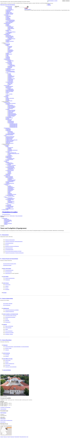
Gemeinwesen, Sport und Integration (10, 366)
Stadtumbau (10, 155)
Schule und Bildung (9, 62)
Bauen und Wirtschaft (11, 105)
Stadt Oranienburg (11, 26)
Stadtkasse (6, 286)
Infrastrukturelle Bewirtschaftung (10, 317)
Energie (9, 191)
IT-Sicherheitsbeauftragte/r (9, 249)
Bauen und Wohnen (7, 175)
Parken (7, 203)
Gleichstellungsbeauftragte (9, 243)
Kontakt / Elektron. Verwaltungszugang (6, 420)
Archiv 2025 (10, 7)
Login (27, 436)
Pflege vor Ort (10, 83)
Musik (7, 94)
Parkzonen (9, 204)
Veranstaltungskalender (9, 86)
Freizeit (9, 29)
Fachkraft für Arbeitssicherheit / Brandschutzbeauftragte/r (14, 241)
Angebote (9, 74)
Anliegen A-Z (8, 15)
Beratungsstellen (10, 88)
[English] (27, 8)
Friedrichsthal (10, 46)
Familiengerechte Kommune (10, 69)
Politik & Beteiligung (5, 101)
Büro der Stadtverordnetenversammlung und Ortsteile (13, 251)
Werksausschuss (10, 108)
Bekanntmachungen (9, 6)
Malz (9, 48)
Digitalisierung (7, 279)
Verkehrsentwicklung (9, 197)
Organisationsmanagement (9, 270)
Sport (7, 93)
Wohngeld (7, 182)
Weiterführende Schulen (11, 65)
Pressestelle (8, 40)
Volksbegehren (8, 129)
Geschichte (7, 56)
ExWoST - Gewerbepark (12, 165)
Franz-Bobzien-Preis (9, 100)
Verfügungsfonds (10, 168)
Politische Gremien (7, 102)
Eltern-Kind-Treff (8, 87)
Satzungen (7, 24)
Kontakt (8, 436)
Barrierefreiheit (17, 436)
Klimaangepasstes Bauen (12, 179)
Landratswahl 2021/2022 (10, 140)
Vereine (7, 97)
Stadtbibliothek (8, 68)
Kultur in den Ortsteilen (9, 91)
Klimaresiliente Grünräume (12, 194)
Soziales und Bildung (11, 107)
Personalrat (7, 244)
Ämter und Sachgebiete (9, 36)
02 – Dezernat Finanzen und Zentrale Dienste (9, 258)
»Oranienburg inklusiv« (11, 20)
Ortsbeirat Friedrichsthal (11, 110)
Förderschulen (10, 66)
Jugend (7, 72)
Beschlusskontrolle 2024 (13, 123)
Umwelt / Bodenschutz (9, 195)
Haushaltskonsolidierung (11, 31)
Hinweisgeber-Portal (9, 22)
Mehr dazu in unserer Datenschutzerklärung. (7, 4)
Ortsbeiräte (7, 109)
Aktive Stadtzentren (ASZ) (12, 152)
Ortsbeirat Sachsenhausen (12, 113)
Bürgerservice (6, 14)
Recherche (7, 118)
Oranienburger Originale (9, 170)
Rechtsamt (4, 292)
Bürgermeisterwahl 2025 (10, 137)
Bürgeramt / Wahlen (8, 348)
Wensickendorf (10, 51)
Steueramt (6, 287)
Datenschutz (12, 436)
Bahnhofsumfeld (10, 147)
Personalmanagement (8, 271)
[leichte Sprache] (27, 7)
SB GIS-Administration (6, 305)
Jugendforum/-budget (11, 76)
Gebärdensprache (8, 30)
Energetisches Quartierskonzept (12, 150)
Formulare (7, 17)
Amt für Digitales (5, 276)
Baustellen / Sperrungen (9, 13)
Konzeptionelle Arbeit (11, 78)
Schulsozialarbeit (10, 79)
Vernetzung (9, 77)
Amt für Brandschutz (6, 353)
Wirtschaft (5, 161)
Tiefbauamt (5, 324)
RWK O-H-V (8, 174)
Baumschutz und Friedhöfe (9, 332)
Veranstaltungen (8, 10)
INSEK (7, 145)
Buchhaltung (7, 289)
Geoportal (7, 160)
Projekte (7, 146)
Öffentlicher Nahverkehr (9, 206)
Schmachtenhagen (10, 50)
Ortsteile (7, 45)
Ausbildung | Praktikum (11, 38)
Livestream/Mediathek (9, 117)
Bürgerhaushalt (8, 128)
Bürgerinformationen (7, 23)
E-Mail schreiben (3, 418)
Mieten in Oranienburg (9, 176)
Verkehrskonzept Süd (11, 198)
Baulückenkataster (11, 178)
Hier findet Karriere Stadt (8, 220)
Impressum (5, 436)
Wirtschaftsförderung (9, 162)
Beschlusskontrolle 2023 (13, 124)
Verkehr (5, 196)
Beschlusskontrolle (9, 119)
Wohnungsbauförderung (9, 181)
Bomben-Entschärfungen (10, 9)
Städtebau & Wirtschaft (5, 144)
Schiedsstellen (8, 18)
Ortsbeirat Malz (10, 112)
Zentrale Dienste (7, 273)
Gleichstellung (8, 19)
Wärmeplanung (10, 186)
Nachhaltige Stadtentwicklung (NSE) (13, 153)
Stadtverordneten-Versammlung (11, 103)
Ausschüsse (8, 104)
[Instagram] (26, 7)
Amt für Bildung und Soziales (7, 358)
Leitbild (7, 55)
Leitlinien (9, 84)
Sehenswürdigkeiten (11, 28)
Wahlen (5, 135)
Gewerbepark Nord (11, 166)
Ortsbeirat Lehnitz (10, 111)
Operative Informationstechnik (9, 278)
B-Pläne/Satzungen (9, 157)
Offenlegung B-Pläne (11, 158)
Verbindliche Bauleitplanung (9, 311)
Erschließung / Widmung (9, 334)
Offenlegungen (8, 130)
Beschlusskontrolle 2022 (13, 125)
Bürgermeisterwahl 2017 (10, 143)
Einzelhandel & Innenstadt (10, 167)
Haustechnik (7, 320)
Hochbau (6, 318)
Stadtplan (7, 53)
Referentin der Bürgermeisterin (10, 239)
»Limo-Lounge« (10, 81)
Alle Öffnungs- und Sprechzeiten (5, 407)
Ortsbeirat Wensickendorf (12, 115)
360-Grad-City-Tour (11, 169)
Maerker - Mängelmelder (10, 21)
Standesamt (7, 349)
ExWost (9, 154)
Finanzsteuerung (7, 284)
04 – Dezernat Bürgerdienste (5, 340)
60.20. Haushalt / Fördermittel (7, 303)
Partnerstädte (8, 57)
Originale (9, 172)
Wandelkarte (10, 193)
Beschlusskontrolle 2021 (13, 126)
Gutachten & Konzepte (9, 159)
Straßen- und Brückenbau (9, 326)
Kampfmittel (7, 354)
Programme (8, 151)
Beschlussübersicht (11, 121)
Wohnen (7, 54)
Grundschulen (10, 64)
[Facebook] (25, 7)
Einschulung (10, 63)
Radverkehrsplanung (11, 201)
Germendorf (10, 47)
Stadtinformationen (7, 43)
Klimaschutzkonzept (11, 189)
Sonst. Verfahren (10, 132)
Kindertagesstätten (11, 60)
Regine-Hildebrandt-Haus (10, 89)
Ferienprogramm (10, 80)
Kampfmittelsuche (9, 32)
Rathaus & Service (50, 3)
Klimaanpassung (10, 188)
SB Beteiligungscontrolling (7, 265)
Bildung (9, 192)
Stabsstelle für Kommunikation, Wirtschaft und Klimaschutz (15, 252)
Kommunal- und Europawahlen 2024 (11, 139)
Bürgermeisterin (8, 35)
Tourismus (7, 92)
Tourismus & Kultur (5, 209)
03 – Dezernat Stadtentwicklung (6, 298)
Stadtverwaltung (10, 27)
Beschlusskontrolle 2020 (13, 127)
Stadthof (6, 329)
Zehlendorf (9, 52)
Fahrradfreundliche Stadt (10, 199)
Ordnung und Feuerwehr (11, 106)
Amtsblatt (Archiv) (9, 12)
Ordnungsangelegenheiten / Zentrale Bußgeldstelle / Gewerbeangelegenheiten (17, 346)
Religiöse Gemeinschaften (10, 98)
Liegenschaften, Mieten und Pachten (10, 315)
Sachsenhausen (10, 49)
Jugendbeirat (10, 75)
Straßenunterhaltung (8, 327)
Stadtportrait (8, 44)
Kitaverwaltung (7, 365)
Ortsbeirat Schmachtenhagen (12, 114)
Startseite (1, 215)
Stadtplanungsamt (6, 308)
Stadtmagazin (8, 11)
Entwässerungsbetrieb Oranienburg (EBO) (9, 263)
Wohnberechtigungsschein (10, 183)
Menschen (9, 171)
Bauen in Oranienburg (9, 177)
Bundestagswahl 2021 (9, 141)
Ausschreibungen (8, 39)
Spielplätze (7, 95)
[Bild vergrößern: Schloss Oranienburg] (14, 395)
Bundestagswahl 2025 (9, 138)
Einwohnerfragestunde (9, 134)
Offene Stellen (10, 37)
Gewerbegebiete (8, 164)
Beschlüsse (9, 120)
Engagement (6, 96)
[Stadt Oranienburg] (52, 0)
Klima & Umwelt (6, 184)
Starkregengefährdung (11, 180)
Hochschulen (10, 67)
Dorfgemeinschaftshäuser (10, 90)
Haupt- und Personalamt (7, 268)
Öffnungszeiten (8, 16)
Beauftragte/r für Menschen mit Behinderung (12, 246)
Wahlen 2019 (8, 142)
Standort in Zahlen (11, 163)
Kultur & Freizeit (6, 85)
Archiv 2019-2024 (11, 122)
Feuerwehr (5, 224)
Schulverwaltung (7, 360)
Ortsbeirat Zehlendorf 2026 (10, 136)
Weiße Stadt (10, 149)
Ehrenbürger (8, 58)
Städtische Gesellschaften (10, 41)
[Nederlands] (25, 8)
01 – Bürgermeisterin (4, 234)
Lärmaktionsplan (8, 205)
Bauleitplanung (10, 131)
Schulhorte (9, 61)
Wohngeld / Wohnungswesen (9, 363)
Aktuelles (48, 4)
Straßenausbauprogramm (10, 208)
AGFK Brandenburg (11, 202)
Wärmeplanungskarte (11, 187)
